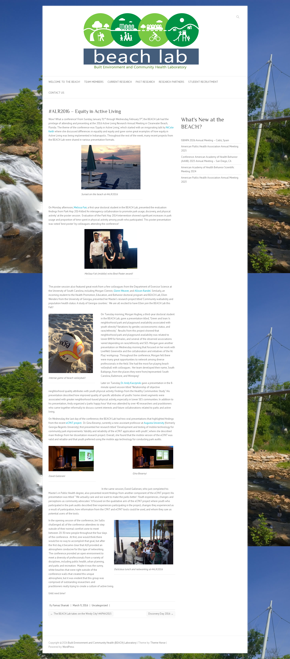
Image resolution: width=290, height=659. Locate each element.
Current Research (120, 82)
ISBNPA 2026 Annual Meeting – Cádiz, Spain (205, 140)
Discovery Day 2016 (160, 613)
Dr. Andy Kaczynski (131, 383)
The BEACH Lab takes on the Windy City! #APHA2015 (80, 613)
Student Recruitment (203, 82)
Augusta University (154, 423)
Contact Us (56, 92)
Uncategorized (100, 605)
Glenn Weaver (121, 290)
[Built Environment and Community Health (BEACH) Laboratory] (149, 42)
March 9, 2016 (80, 605)
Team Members (94, 82)
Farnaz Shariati (61, 605)
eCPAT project (73, 423)
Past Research (145, 82)
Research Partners (171, 82)
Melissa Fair (80, 207)
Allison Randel (143, 290)
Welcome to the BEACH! (64, 82)
